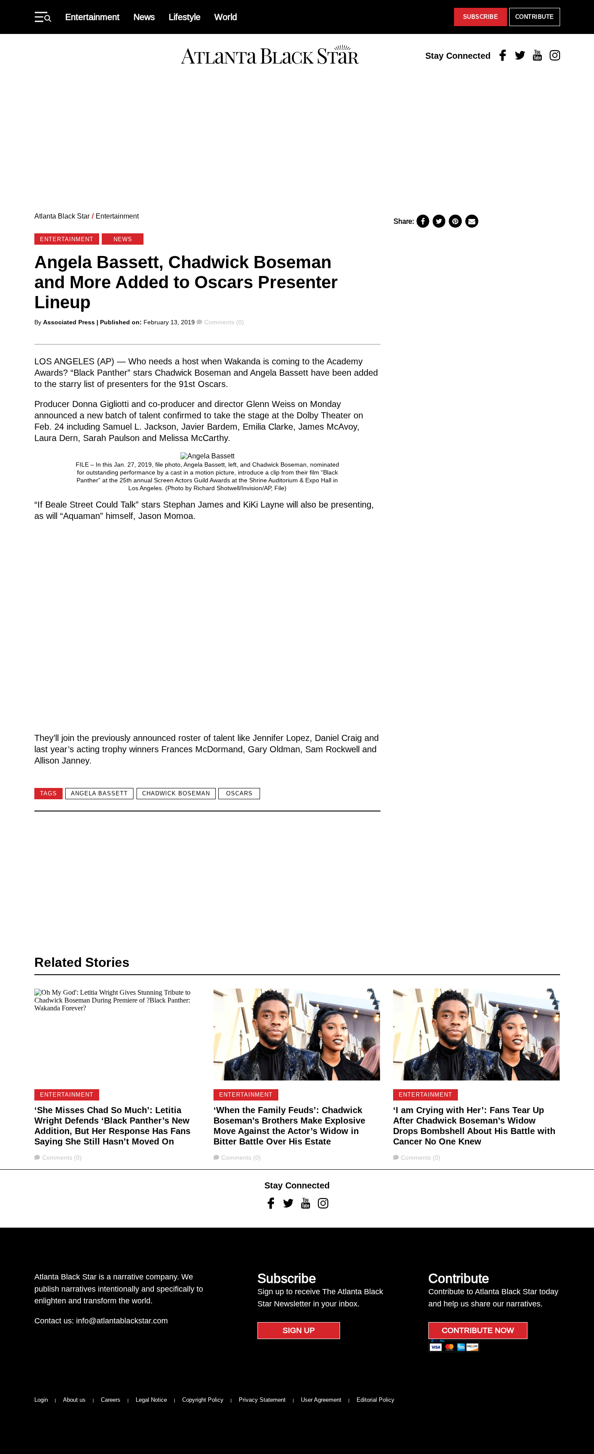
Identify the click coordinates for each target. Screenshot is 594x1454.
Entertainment (92, 17)
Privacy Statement (262, 1400)
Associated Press (69, 322)
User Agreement (321, 1400)
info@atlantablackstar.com (122, 1320)
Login (41, 1400)
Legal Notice (151, 1400)
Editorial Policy (375, 1400)
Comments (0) (224, 322)
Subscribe (480, 16)
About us (74, 1400)
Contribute (534, 16)
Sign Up (299, 1330)
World (225, 17)
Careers (110, 1400)
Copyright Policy (203, 1400)
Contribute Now (478, 1330)
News (144, 17)
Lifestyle (184, 17)
